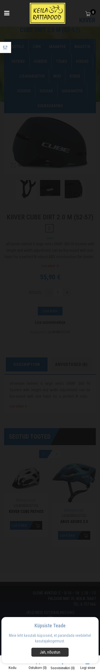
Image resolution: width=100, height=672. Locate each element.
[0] (88, 14)
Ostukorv (38, 668)
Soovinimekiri (63, 668)
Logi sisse (87, 668)
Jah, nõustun (50, 652)
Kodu (12, 668)
